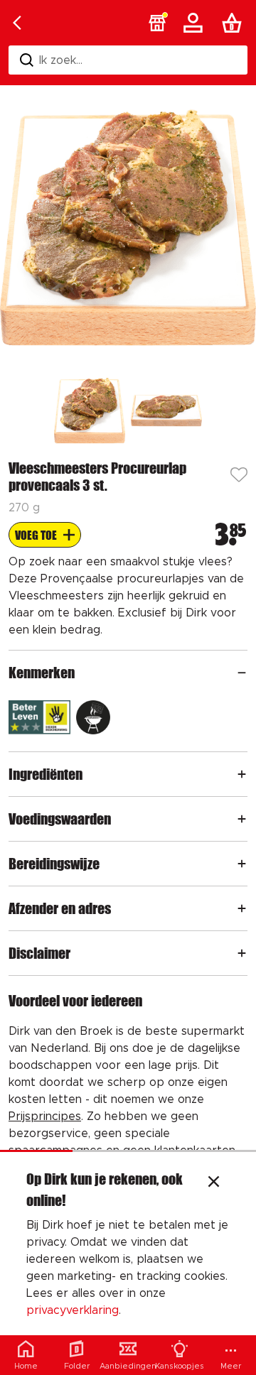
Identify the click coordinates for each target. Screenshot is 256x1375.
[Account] (195, 23)
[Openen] (241, 672)
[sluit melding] (214, 1183)
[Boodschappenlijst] (234, 23)
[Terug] (17, 22)
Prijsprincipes (45, 1116)
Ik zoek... (60, 60)
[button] (157, 23)
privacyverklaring (72, 1310)
